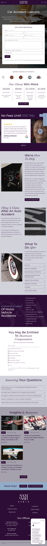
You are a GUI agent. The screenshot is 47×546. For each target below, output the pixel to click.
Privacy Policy (28, 60)
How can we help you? (11, 40)
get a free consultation (32, 199)
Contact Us (23, 486)
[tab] (21, 145)
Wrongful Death (15, 360)
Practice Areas (12, 509)
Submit (7, 56)
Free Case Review (45, 119)
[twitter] (25, 501)
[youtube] (23, 501)
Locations (35, 506)
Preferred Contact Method (13, 50)
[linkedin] (21, 501)
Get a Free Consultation (35, 486)
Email (28, 35)
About (12, 506)
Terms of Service (36, 60)
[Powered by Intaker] (40, 543)
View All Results (23, 103)
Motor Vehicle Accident (17, 351)
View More (23, 476)
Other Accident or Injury (17, 362)
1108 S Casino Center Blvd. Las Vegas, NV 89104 (11, 524)
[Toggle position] (41, 520)
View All (42, 115)
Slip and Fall (14, 353)
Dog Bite (12, 358)
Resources (12, 512)
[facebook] (28, 501)
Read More (3, 442)
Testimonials (35, 509)
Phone (9, 35)
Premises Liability (15, 355)
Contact (34, 512)
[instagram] (18, 501)
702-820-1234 (11, 530)
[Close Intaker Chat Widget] (43, 520)
